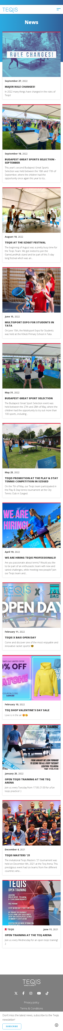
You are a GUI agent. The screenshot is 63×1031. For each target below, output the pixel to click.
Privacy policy (31, 1002)
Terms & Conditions (31, 1008)
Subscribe (12, 1026)
